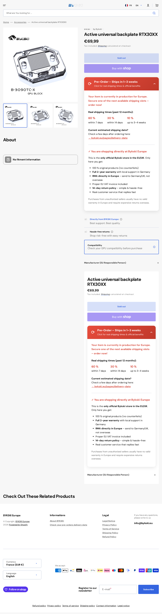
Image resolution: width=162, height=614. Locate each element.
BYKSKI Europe (22, 521)
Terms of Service (110, 528)
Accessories (20, 22)
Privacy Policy (109, 525)
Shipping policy (87, 605)
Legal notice (124, 605)
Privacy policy (54, 605)
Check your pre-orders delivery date (68, 525)
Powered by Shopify (18, 524)
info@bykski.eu (143, 523)
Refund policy (39, 605)
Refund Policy (109, 536)
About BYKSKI (57, 521)
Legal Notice (108, 521)
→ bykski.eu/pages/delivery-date (108, 138)
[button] (4, 5)
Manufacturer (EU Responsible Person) (105, 262)
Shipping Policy (110, 532)
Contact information (106, 605)
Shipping (102, 46)
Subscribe (148, 589)
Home (6, 22)
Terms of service (70, 605)
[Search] (155, 13)
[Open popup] (121, 219)
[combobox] (81, 13)
